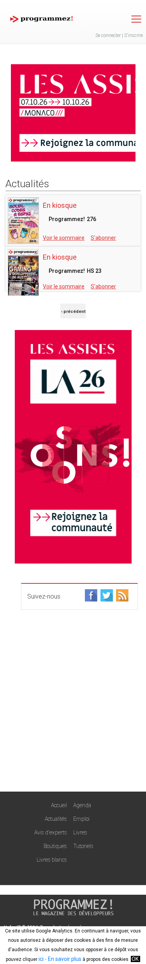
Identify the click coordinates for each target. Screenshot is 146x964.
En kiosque (60, 205)
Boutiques (55, 846)
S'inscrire (133, 35)
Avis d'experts (50, 832)
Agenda (82, 805)
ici (41, 959)
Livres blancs (52, 860)
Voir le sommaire (63, 238)
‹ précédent (73, 311)
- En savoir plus (62, 959)
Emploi (81, 819)
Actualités (56, 819)
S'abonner (103, 238)
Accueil (59, 805)
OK (135, 959)
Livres (80, 832)
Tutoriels (83, 846)
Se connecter (108, 35)
